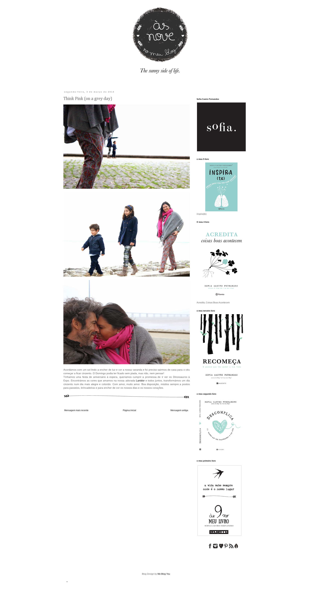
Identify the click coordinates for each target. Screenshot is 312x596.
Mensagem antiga (179, 410)
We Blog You (163, 574)
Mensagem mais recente (76, 410)
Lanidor (140, 380)
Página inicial (129, 410)
